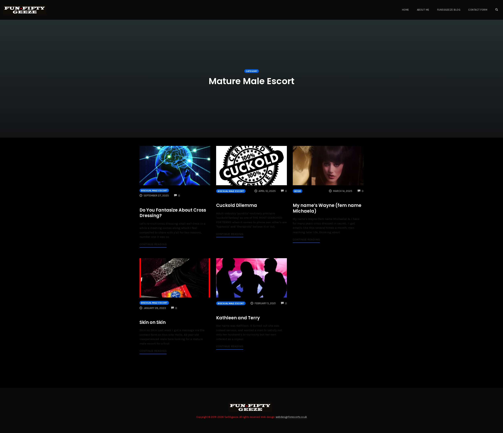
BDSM (297, 191)
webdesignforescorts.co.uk (291, 416)
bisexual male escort (154, 190)
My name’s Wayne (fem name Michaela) (327, 208)
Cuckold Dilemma (236, 205)
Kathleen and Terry (238, 318)
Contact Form (477, 9)
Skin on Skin (153, 322)
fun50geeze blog (449, 9)
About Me (423, 9)
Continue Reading (153, 244)
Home (405, 9)
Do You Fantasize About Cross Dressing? (173, 213)
